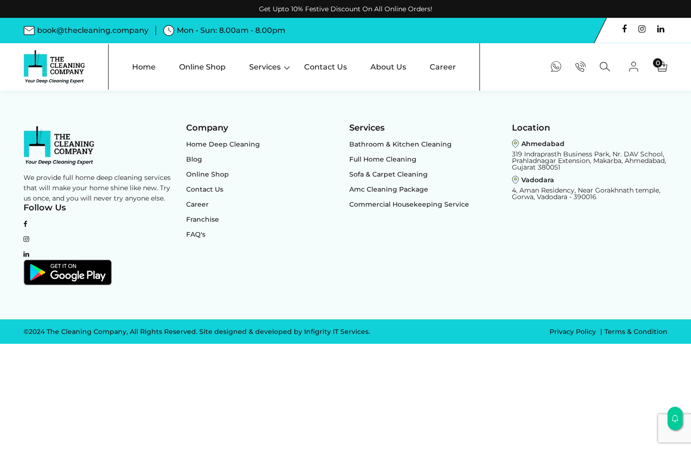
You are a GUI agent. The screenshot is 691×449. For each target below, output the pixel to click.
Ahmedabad (543, 143)
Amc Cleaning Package (388, 189)
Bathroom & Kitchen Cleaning (400, 144)
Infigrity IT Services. (337, 331)
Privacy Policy (574, 331)
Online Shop (207, 174)
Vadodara (537, 180)
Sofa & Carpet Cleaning (388, 174)
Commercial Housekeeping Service (409, 204)
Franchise (202, 219)
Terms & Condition (636, 331)
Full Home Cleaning (382, 159)
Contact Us (204, 189)
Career (197, 204)
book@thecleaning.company (93, 30)
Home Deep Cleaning (223, 144)
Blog (194, 159)
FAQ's (195, 234)
